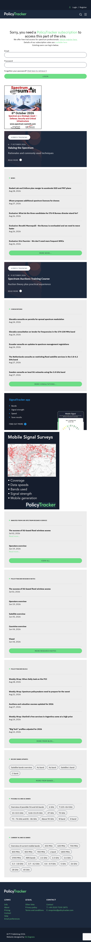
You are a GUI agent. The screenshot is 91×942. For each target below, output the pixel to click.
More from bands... (45, 780)
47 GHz (51, 813)
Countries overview (17, 626)
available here (61, 42)
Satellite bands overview (21, 767)
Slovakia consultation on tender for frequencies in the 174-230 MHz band (42, 331)
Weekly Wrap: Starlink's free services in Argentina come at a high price (41, 716)
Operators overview (17, 545)
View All (45, 560)
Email (6, 50)
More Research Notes (45, 651)
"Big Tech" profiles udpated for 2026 (25, 729)
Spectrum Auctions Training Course (29, 278)
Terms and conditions (34, 910)
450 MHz (48, 845)
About (6, 907)
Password (8, 60)
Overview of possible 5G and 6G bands (27, 807)
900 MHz (41, 851)
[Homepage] (35, 14)
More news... (45, 253)
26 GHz (74, 863)
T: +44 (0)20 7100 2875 (57, 907)
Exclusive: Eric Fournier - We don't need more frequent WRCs (36, 241)
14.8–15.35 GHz (35, 813)
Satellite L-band (67, 767)
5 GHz (63, 863)
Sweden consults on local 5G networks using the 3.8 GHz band (37, 372)
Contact (7, 913)
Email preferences (12, 918)
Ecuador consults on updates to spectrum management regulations (39, 344)
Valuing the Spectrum (21, 147)
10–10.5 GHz (17, 813)
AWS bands (30, 857)
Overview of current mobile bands (25, 845)
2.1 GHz (43, 857)
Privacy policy (31, 907)
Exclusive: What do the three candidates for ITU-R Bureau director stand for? (43, 213)
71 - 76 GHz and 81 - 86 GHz (24, 818)
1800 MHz (65, 851)
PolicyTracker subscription (57, 31)
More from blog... (45, 741)
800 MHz (16, 851)
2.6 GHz (67, 857)
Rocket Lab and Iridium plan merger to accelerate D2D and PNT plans (40, 188)
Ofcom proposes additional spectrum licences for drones (34, 200)
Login (75, 7)
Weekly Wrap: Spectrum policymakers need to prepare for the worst (39, 691)
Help (6, 915)
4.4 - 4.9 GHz (50, 863)
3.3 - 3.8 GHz (17, 863)
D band (73, 818)
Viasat (12, 638)
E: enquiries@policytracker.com (59, 910)
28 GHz (15, 869)
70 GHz (62, 813)
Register (83, 7)
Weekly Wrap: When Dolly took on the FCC (28, 679)
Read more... (14, 536)
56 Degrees (30, 936)
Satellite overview (17, 613)
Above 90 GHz (48, 818)
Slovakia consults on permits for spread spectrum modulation (36, 319)
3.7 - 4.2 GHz (33, 863)
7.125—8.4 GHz (65, 807)
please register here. (68, 39)
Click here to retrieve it (37, 70)
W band (62, 818)
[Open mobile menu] (85, 14)
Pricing (7, 910)
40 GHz (26, 869)
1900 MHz (16, 857)
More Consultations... (45, 384)
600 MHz (61, 845)
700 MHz (74, 845)
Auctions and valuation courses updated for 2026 (31, 704)
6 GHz (51, 807)
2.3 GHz (55, 857)
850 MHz (28, 851)
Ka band (52, 767)
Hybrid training (19, 137)
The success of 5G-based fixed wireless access (30, 530)
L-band (53, 851)
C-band (15, 773)
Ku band (40, 767)
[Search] (80, 14)
